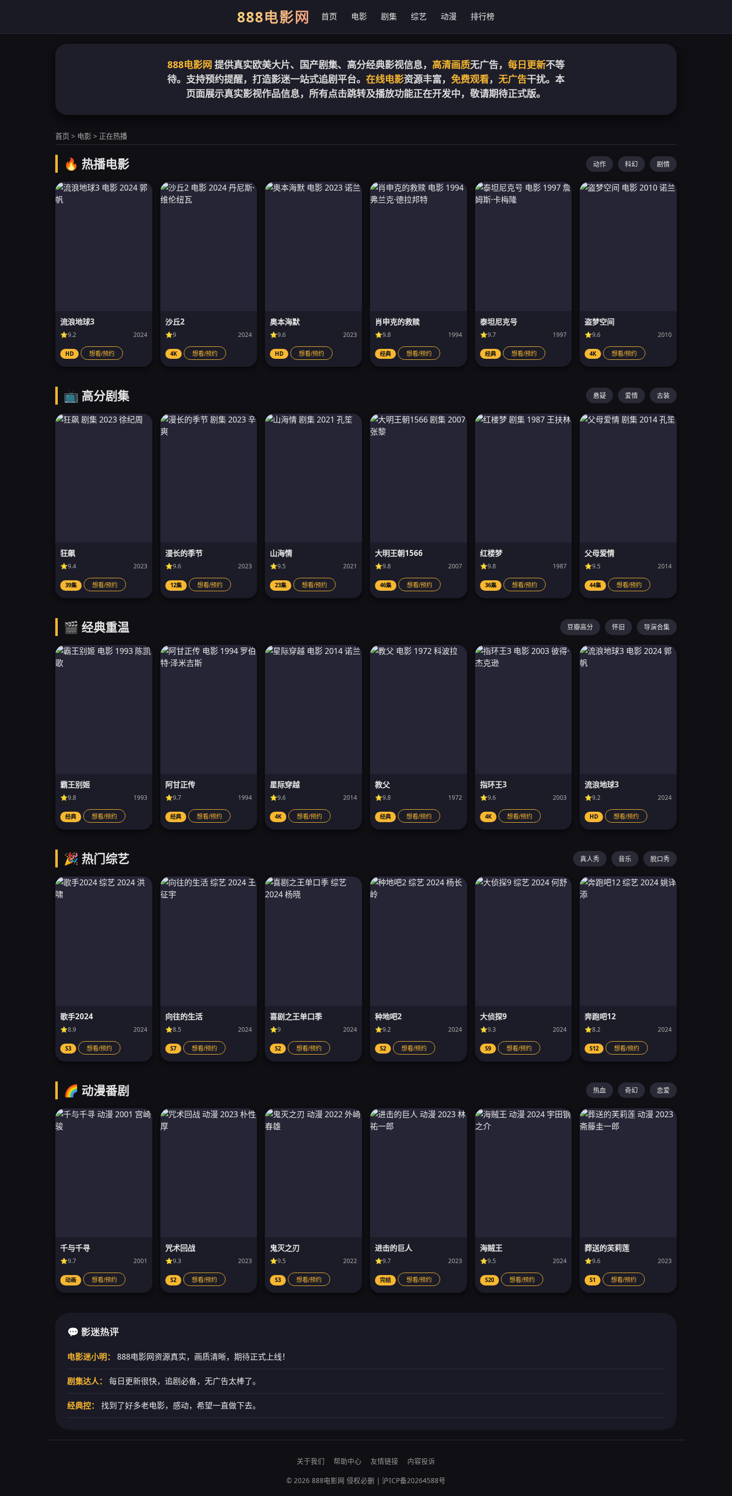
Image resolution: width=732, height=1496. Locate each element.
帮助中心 (348, 1461)
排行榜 (482, 16)
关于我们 (311, 1461)
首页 (329, 16)
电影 (359, 16)
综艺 (419, 16)
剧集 (389, 16)
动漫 (449, 16)
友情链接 (384, 1461)
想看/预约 (102, 353)
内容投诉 (421, 1461)
